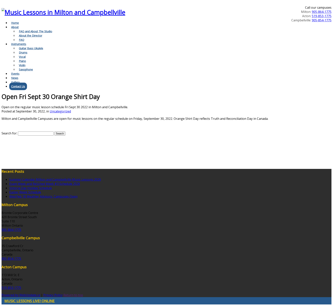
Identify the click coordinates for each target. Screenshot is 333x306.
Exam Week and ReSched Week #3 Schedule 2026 (44, 184)
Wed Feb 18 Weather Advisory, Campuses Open (43, 196)
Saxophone (26, 69)
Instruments (18, 44)
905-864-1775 (321, 12)
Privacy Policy (53, 295)
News (14, 78)
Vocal (22, 57)
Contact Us (18, 86)
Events (15, 73)
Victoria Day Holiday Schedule (30, 188)
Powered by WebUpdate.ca (21, 295)
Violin (22, 65)
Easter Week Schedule (25, 192)
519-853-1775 (321, 16)
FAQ (21, 40)
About (15, 27)
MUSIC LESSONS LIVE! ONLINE (29, 300)
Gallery (15, 82)
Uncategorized (60, 111)
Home (15, 23)
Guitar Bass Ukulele (31, 48)
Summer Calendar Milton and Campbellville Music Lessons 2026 (55, 179)
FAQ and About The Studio (35, 31)
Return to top (73, 295)
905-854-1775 (321, 20)
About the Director (30, 35)
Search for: (9, 133)
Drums (23, 52)
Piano (22, 61)
